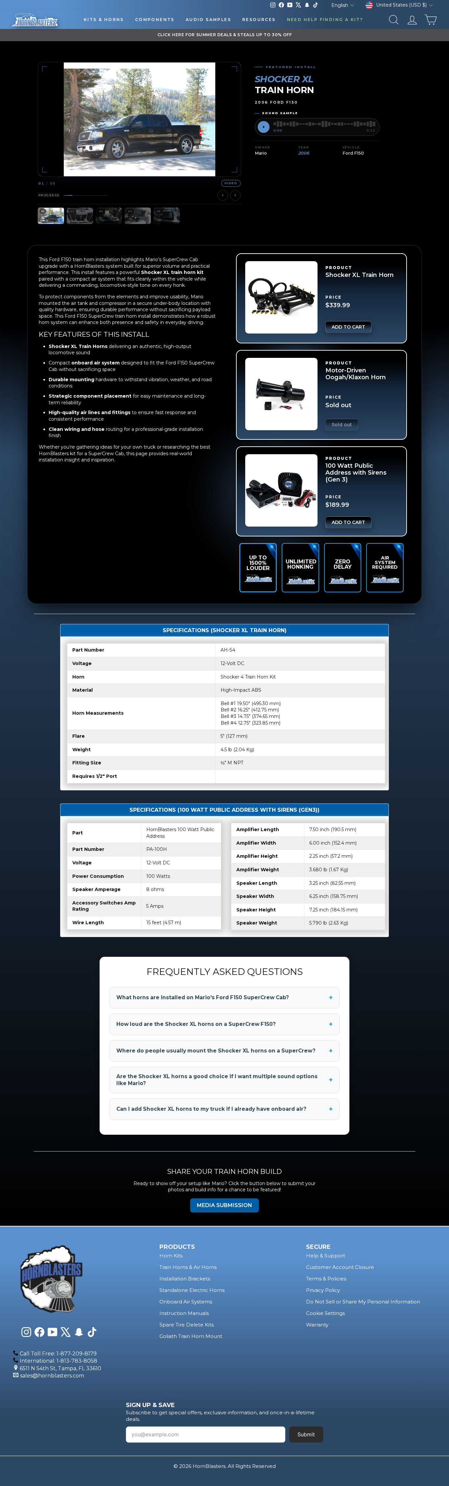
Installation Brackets (184, 1278)
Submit (306, 1434)
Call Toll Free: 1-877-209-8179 (58, 1353)
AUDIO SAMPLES (208, 19)
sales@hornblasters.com (52, 1376)
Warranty (317, 1325)
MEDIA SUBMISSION (224, 1205)
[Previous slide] (223, 195)
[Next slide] (235, 195)
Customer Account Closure (340, 1267)
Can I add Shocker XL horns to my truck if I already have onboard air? (224, 1109)
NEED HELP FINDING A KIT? (325, 19)
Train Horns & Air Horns (188, 1267)
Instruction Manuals (184, 1313)
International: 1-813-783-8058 (58, 1361)
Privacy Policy (323, 1290)
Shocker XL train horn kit (172, 272)
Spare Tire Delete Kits (186, 1325)
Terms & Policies (326, 1278)
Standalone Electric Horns (192, 1290)
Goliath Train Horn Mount (190, 1336)
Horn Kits (170, 1255)
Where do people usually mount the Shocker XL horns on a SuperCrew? (224, 1051)
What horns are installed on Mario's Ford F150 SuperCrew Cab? (224, 998)
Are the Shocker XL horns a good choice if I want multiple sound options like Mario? (224, 1080)
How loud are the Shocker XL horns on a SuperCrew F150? (224, 1024)
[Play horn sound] (264, 127)
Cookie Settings (325, 1313)
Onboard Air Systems (185, 1302)
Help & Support (325, 1255)
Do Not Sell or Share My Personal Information (363, 1302)
